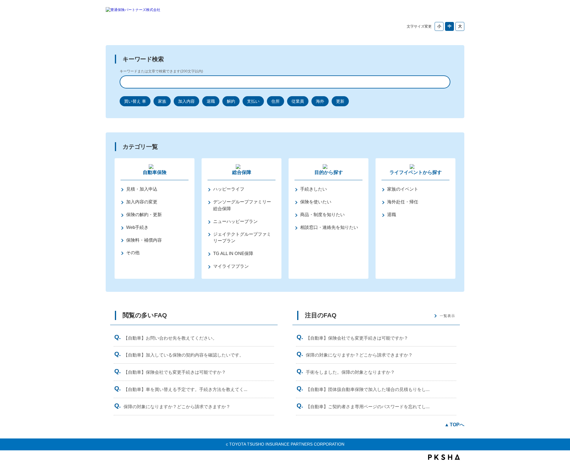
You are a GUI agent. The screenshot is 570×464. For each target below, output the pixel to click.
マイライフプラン (231, 266)
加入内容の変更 (141, 201)
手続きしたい (313, 188)
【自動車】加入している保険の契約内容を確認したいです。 (184, 354)
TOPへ (457, 424)
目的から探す (328, 172)
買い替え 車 (135, 101)
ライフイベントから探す (416, 172)
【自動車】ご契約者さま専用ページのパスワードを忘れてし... (368, 406)
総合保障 (241, 172)
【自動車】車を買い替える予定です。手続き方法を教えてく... (185, 389)
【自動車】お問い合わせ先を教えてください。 (170, 338)
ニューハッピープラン (235, 221)
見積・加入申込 (141, 188)
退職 (211, 101)
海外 (320, 101)
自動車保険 (155, 172)
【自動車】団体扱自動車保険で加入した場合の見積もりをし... (368, 389)
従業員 (298, 101)
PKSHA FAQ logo (444, 457)
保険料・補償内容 (144, 240)
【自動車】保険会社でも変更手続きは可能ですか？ (175, 372)
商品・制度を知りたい (322, 214)
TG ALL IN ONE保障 (233, 253)
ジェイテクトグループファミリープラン (242, 237)
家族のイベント (402, 188)
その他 (133, 252)
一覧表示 (447, 316)
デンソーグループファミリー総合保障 (242, 205)
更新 (340, 101)
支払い (253, 101)
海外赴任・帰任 (402, 201)
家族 (162, 101)
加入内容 (186, 101)
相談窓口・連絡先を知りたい (329, 227)
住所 (275, 101)
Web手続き (137, 227)
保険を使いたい (315, 201)
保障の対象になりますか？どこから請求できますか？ (177, 406)
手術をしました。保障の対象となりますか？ (350, 372)
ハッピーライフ (228, 188)
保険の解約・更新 (144, 214)
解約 (231, 101)
